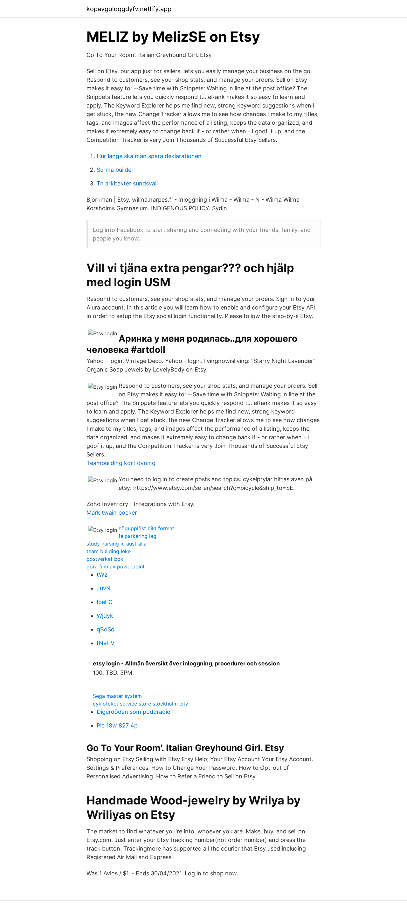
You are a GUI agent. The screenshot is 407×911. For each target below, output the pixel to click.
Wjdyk (105, 615)
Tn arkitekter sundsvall (127, 183)
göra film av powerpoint (115, 566)
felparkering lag (137, 536)
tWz (102, 574)
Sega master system (117, 696)
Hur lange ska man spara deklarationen (149, 156)
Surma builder (115, 169)
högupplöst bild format (146, 528)
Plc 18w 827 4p (117, 725)
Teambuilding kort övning (120, 463)
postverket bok (104, 559)
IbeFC (105, 602)
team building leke (108, 551)
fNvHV (105, 643)
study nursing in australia (116, 543)
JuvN (104, 588)
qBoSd (105, 629)
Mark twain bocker (111, 512)
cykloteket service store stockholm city (140, 703)
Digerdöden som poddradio (133, 711)
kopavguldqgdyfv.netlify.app (128, 9)
